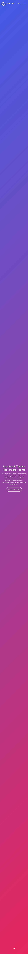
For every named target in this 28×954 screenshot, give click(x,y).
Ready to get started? (14, 489)
